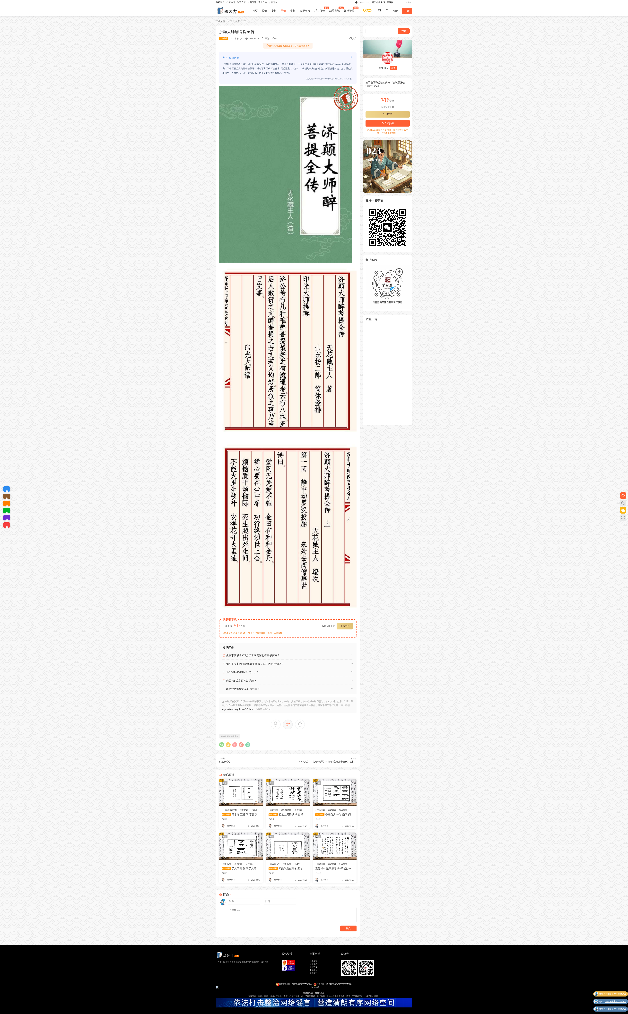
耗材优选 (320, 9)
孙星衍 (297, 864)
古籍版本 (227, 864)
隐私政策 (220, 2)
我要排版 (6, 510)
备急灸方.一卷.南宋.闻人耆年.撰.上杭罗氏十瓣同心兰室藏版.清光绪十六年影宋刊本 (334, 814)
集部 (293, 10)
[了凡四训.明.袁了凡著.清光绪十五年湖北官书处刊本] (241, 846)
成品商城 (335, 9)
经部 (264, 10)
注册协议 (313, 964)
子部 (283, 10)
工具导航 (262, 2)
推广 (354, 38)
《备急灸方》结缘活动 (615, 995)
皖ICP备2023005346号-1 (302, 984)
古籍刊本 (274, 810)
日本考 (254, 810)
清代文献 (249, 864)
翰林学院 (350, 9)
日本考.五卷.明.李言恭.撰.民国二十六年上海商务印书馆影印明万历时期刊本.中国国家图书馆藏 (240, 814)
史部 (274, 10)
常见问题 (252, 2)
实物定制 (273, 2)
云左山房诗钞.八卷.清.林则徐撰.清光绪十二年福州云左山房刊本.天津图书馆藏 (288, 814)
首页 (255, 10)
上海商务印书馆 (230, 810)
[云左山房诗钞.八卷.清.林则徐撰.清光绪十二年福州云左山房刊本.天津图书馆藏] (288, 792)
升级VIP (345, 626)
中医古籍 (321, 810)
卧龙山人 (238, 38)
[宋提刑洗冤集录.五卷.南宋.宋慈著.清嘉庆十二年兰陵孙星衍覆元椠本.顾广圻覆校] (288, 846)
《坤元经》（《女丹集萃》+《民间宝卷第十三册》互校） (327, 761)
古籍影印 (244, 810)
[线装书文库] (230, 10)
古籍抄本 (321, 864)
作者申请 (231, 2)
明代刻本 (343, 864)
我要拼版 (6, 517)
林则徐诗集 (286, 810)
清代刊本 (298, 810)
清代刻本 (238, 864)
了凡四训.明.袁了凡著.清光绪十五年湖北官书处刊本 (241, 868)
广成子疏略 (225, 761)
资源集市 (305, 10)
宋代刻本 (343, 810)
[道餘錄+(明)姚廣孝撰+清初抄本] (335, 846)
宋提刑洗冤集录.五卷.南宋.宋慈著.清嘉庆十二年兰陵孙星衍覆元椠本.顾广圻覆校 (287, 868)
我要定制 (6, 489)
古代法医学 (275, 864)
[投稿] (379, 10)
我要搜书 (6, 525)
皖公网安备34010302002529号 (339, 984)
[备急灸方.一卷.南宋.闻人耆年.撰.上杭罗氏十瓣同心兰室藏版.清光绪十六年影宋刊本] (335, 792)
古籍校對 (332, 864)
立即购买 (389, 123)
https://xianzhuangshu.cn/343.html (237, 709)
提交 (348, 928)
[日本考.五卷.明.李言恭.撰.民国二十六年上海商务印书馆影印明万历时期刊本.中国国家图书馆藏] (241, 792)
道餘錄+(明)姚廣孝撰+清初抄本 (333, 868)
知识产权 (241, 2)
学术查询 (6, 496)
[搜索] (387, 10)
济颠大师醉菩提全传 (229, 736)
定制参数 (313, 973)
